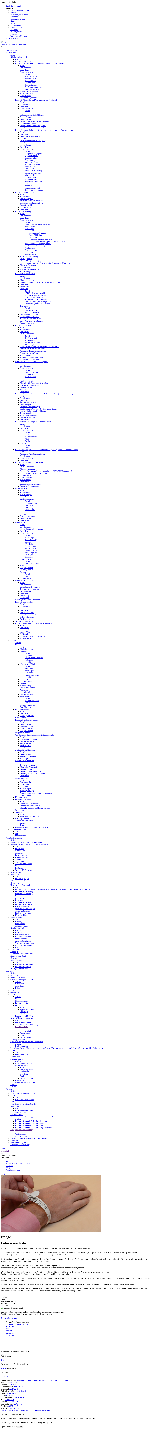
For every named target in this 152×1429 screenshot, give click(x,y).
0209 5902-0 (21, 1391)
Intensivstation (20, 836)
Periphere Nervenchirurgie (30, 407)
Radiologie (24, 679)
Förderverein (15, 1057)
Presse (12, 1050)
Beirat (17, 988)
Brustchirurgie (25, 405)
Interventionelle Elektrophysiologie (38, 244)
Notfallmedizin (30, 81)
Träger (12, 990)
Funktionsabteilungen (18, 829)
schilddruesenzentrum (28, 124)
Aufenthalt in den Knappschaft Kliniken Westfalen (29, 844)
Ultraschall (29, 673)
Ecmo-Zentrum (21, 718)
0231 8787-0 (11, 1395)
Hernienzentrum (21, 797)
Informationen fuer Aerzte (29, 317)
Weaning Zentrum (26, 570)
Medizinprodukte (16, 1059)
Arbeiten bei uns (16, 1115)
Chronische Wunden (27, 417)
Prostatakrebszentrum (28, 477)
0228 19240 (5, 1376)
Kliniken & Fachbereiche (19, 57)
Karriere (9, 1089)
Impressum (10, 1333)
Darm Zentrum (25, 119)
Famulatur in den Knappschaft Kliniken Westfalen (29, 1138)
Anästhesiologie (31, 76)
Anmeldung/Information (24, 596)
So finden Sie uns (26, 630)
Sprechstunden (11, 51)
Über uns (9, 971)
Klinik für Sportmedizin (24, 602)
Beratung (18, 922)
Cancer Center (25, 117)
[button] (5, 1410)
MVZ (22, 565)
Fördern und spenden (23, 913)
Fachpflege (19, 1005)
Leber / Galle (30, 510)
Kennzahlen (24, 1072)
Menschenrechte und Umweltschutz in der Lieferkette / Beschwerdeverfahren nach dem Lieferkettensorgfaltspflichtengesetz (56, 1048)
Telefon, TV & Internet (24, 870)
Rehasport (24, 390)
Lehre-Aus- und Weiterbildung (31, 321)
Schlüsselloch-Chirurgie (34, 658)
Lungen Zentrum (26, 568)
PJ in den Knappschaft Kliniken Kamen (30, 1123)
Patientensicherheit (32, 701)
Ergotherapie (25, 784)
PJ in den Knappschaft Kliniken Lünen (29, 1125)
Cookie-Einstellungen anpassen (17, 1322)
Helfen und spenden (18, 977)
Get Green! (14, 975)
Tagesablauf (19, 861)
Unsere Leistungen (27, 613)
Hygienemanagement (28, 1010)
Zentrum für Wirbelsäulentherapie (32, 349)
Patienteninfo (25, 696)
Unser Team (24, 70)
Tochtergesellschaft (17, 1040)
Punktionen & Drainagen (34, 171)
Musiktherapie (25, 789)
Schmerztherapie (31, 85)
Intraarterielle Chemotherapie (30, 176)
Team (22, 825)
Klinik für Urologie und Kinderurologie (30, 462)
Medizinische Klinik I (23, 488)
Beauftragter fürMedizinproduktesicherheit (25, 1081)
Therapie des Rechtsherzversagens (37, 224)
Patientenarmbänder (22, 1003)
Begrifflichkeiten (26, 707)
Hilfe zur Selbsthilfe (17, 874)
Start (7, 1161)
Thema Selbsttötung (22, 911)
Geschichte (14, 992)
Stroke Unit (19, 812)
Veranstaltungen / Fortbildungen (32, 529)
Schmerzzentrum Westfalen (30, 91)
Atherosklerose (30, 377)
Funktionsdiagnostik (32, 675)
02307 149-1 (12, 1393)
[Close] (2, 1354)
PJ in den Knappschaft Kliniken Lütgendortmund (33, 1128)
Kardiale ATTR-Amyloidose (35, 295)
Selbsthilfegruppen (22, 879)
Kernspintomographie (33, 164)
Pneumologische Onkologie (31, 554)
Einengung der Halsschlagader (31, 203)
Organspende (15, 883)
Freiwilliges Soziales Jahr (19, 1145)
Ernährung (19, 868)
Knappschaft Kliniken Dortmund (13, 44)
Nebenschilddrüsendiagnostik (36, 299)
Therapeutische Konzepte (29, 589)
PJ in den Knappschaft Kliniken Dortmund (31, 1121)
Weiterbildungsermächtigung (30, 261)
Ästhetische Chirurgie (28, 402)
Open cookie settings (9, 1427)
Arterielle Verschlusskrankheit (32, 187)
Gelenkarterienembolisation (30, 136)
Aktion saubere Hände (23, 945)
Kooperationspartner (27, 323)
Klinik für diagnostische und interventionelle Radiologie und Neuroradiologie (44, 130)
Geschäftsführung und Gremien (22, 979)
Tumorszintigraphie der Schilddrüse (38, 304)
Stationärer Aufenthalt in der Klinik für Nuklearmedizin (40, 282)
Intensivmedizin (31, 78)
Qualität (23, 1076)
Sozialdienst (14, 949)
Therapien (24, 306)
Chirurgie (23, 651)
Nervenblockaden (31, 179)
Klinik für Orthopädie (23, 325)
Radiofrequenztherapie (33, 181)
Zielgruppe (19, 900)
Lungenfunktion (31, 550)
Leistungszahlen (26, 259)
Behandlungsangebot (32, 372)
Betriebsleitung (20, 984)
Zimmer (18, 859)
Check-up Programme (28, 265)
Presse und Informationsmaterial (32, 357)
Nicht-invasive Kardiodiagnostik (37, 246)
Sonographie (29, 169)
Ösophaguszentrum (22, 733)
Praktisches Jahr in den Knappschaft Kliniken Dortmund (31, 1117)
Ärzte (12, 1102)
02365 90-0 (9, 1400)
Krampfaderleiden (26, 205)
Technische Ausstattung (29, 257)
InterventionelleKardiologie (30, 227)
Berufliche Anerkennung (24, 1100)
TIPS (27, 184)
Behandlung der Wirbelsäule (30, 615)
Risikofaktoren (30, 379)
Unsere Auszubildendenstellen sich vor (24, 1111)
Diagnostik (24, 134)
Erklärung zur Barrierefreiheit (17, 1324)
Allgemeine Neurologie (24, 61)
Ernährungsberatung (27, 516)
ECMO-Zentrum (26, 93)
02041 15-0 (11, 1385)
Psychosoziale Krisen (23, 902)
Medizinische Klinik (27, 664)
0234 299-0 (12, 1382)
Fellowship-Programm (28, 739)
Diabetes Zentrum (26, 520)
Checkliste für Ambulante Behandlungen (35, 383)
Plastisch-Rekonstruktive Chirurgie (33, 411)
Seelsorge (14, 952)
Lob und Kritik (16, 960)
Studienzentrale (25, 1031)
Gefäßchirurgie (25, 754)
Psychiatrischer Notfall (23, 904)
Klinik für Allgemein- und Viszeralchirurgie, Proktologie (36, 100)
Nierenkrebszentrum (27, 469)
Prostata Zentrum (26, 728)
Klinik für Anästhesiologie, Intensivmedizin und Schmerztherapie (39, 63)
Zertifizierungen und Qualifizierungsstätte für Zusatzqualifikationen (45, 263)
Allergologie (29, 538)
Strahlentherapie (26, 681)
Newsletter (10, 1326)
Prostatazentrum (26, 1035)
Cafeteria (13, 958)
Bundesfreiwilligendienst (19, 1143)
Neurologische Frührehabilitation (27, 600)
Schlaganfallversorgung (24, 621)
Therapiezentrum (21, 778)
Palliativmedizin (31, 437)
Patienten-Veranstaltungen (20, 881)
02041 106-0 (18, 1387)
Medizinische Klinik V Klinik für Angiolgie (31, 362)
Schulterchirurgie (31, 338)
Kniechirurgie (30, 340)
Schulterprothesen (26, 748)
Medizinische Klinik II (23, 523)
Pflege (27, 439)
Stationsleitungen (21, 1001)
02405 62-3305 (14, 1408)
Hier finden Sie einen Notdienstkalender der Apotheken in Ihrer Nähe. (43, 1380)
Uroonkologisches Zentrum (30, 484)
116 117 (4, 1368)
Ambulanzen (25, 287)
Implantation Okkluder (37, 233)
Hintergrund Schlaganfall (29, 816)
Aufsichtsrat (19, 986)
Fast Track (29, 660)
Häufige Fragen (26, 387)
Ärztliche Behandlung (23, 864)
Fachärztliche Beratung (24, 894)
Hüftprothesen (25, 744)
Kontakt (28, 662)
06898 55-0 (13, 1402)
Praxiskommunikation (23, 1022)
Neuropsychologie (27, 791)
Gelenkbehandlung (27, 617)
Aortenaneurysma (26, 199)
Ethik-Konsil (20, 924)
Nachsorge (24, 690)
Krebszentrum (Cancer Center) (26, 720)
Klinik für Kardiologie (23, 211)
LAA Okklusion (35, 235)
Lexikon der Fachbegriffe (29, 385)
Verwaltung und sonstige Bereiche (23, 1104)
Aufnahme (19, 853)
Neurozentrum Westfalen (24, 761)
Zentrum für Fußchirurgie (24, 821)
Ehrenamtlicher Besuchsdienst (21, 954)
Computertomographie (33, 154)
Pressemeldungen (21, 1055)
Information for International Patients (34, 473)
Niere (27, 512)
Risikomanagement (22, 1046)
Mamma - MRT (30, 166)
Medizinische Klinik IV (24, 580)
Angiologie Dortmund (28, 756)
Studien (27, 703)
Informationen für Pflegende (25, 1016)
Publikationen (25, 267)
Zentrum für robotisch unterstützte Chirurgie (31, 827)
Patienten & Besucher (14, 838)
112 (2, 1360)
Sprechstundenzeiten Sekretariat (32, 128)
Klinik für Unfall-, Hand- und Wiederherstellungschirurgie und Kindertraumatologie (46, 450)
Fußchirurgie (29, 344)
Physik (27, 441)
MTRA (27, 435)
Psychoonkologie (26, 591)
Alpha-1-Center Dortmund (30, 541)
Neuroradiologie (26, 769)
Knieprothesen (25, 746)
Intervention (24, 139)
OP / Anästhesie (26, 1014)
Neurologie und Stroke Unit (30, 771)
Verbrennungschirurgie (28, 415)
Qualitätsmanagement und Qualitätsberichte (26, 1042)
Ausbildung (14, 1106)
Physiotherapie (25, 795)
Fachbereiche (11, 53)
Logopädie (24, 786)
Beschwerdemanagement (24, 964)
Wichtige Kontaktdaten (19, 969)
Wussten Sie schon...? (28, 638)
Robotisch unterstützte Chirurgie (32, 115)
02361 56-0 (17, 1404)
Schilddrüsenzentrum (23, 810)
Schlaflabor (29, 557)
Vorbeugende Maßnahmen (25, 943)
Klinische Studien (26, 649)
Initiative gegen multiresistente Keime (23, 940)
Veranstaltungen (26, 145)
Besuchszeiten (15, 872)
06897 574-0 (13, 1406)
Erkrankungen (25, 559)
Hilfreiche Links (21, 915)
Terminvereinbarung (27, 765)
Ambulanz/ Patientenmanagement (32, 454)
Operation (28, 656)
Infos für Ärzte (25, 475)
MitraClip (33, 237)
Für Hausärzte (25, 96)
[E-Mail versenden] (4, 1306)
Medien (23, 443)
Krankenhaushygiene (18, 928)
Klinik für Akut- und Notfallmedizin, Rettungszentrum (35, 623)
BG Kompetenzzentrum (29, 619)
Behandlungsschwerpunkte (30, 587)
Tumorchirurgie (26, 413)
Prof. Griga (29, 668)
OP (16, 834)
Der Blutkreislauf (26, 381)
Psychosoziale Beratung (24, 892)
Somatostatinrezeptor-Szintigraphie (38, 302)
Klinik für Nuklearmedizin (25, 274)
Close (20, 1427)
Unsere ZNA (25, 632)
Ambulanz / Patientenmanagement (33, 126)
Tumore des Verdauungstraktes (31, 506)
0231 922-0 (13, 1389)
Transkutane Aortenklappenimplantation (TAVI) (47, 242)
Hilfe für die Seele (27, 694)
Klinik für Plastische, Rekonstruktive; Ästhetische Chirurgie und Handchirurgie (45, 394)
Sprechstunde (30, 83)
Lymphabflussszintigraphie (35, 297)
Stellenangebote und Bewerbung (22, 1093)
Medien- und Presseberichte (30, 319)
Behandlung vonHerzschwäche (31, 251)
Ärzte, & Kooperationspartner (21, 1018)
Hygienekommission (23, 937)
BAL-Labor (29, 544)
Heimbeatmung (30, 546)
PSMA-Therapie (31, 310)
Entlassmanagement (22, 857)
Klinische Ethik (16, 917)
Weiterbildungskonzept (33, 89)
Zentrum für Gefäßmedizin (25, 750)
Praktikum (24, 1074)
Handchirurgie (25, 400)
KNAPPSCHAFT (13, 38)
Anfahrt (13, 1087)
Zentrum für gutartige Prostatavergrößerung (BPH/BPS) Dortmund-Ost (46, 471)
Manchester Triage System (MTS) (32, 636)
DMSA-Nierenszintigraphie (35, 293)
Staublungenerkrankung (34, 190)
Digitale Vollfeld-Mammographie (31, 157)
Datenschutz (19, 849)
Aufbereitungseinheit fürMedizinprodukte (24, 1064)
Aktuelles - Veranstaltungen (30, 280)
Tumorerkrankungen (32, 563)
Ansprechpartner (21, 926)
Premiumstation (21, 855)
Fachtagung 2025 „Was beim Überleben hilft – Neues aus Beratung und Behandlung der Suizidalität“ (53, 889)
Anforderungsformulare (29, 314)
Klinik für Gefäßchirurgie (24, 192)
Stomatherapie (25, 692)
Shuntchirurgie (25, 207)
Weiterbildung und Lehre (29, 360)
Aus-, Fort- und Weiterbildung (26, 1025)
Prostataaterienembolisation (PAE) (33, 141)
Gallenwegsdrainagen (33, 173)
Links (27, 447)
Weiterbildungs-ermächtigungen (21, 1135)
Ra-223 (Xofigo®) (32, 312)
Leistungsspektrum (27, 72)
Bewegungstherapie (27, 782)
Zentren (13, 641)
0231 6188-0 (19, 1397)
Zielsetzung (19, 898)
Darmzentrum (25, 1033)
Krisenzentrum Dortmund (20, 885)
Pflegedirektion (21, 999)
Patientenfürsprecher (23, 967)
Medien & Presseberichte (29, 269)
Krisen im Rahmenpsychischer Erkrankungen (25, 908)
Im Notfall (24, 634)
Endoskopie (24, 514)
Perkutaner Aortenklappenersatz (41, 239)
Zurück (13, 55)
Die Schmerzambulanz (33, 87)
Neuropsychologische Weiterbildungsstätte (36, 793)
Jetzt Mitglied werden (9, 1318)
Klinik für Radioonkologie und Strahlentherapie (33, 422)
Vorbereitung (20, 851)
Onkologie (24, 683)
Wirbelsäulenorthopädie (33, 342)
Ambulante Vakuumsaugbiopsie (32, 161)
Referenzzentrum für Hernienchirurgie (39, 113)
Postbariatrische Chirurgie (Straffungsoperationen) (38, 409)
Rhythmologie (30, 248)
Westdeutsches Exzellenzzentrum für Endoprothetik (39, 347)
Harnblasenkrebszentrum (29, 486)
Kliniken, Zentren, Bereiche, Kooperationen (26, 842)
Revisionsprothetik (27, 741)
